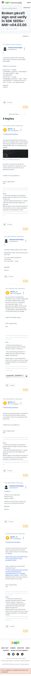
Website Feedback (25, 660)
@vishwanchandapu (11, 134)
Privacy (8, 658)
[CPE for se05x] (21, 114)
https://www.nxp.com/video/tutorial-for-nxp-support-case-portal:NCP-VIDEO (16, 558)
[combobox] (15, 29)
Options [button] (25, 36)
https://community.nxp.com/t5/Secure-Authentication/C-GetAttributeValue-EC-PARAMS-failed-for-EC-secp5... (16, 572)
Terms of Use (14, 658)
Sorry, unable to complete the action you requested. (14, 671)
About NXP (4, 648)
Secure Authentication (9, 8)
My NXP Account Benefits (19, 650)
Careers (13, 648)
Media (28, 648)
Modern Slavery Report (6, 660)
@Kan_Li (8, 491)
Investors (20, 648)
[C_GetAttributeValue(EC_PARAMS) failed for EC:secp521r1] (24, 114)
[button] (24, 49)
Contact (6, 650)
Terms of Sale (21, 658)
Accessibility (16, 660)
